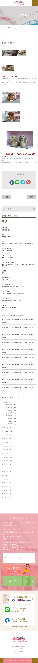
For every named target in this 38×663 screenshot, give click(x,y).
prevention (18, 264)
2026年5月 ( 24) (11, 413)
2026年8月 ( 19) (11, 405)
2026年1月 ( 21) (11, 424)
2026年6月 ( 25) (11, 410)
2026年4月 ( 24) (11, 416)
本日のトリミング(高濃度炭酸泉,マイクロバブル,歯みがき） (18, 319)
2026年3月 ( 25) (11, 418)
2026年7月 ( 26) (11, 407)
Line (17, 182)
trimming (7, 33)
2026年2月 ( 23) (11, 421)
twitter (22, 182)
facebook (11, 182)
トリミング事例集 (16, 27)
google (28, 182)
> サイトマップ (19, 648)
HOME (10, 27)
